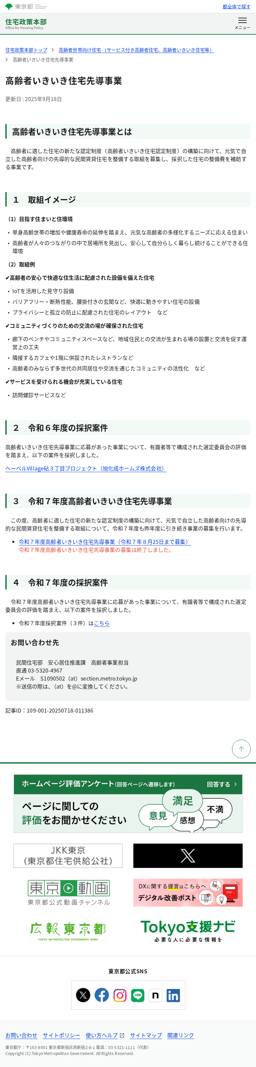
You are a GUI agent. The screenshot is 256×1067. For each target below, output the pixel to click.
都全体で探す (237, 6)
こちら (102, 623)
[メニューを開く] (242, 24)
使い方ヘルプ (102, 1035)
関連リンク (180, 1035)
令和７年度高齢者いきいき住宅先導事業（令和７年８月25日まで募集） (105, 542)
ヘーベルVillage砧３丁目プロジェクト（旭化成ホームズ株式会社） (86, 468)
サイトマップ (146, 1035)
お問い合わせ (21, 1035)
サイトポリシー (61, 1035)
